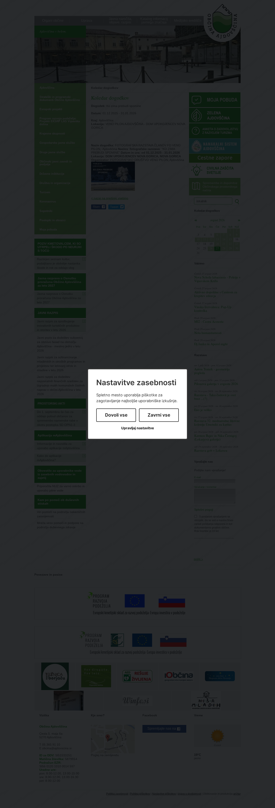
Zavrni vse (159, 415)
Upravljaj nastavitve (137, 428)
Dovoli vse (116, 415)
